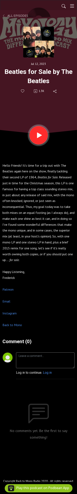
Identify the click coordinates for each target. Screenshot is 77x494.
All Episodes (17, 16)
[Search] (63, 6)
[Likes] (23, 91)
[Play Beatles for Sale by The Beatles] (38, 135)
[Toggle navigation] (72, 6)
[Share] (55, 91)
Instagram (9, 313)
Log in (47, 373)
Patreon (8, 289)
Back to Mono (12, 325)
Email (6, 301)
